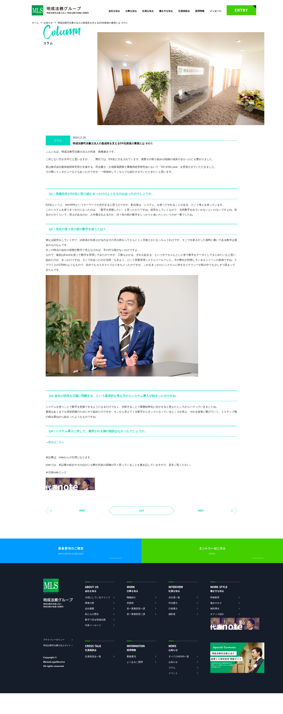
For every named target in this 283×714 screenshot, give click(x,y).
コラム (172, 667)
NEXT (201, 510)
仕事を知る (131, 11)
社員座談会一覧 (93, 656)
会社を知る (114, 11)
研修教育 (214, 597)
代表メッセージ (93, 625)
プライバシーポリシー (54, 639)
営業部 (130, 603)
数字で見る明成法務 (95, 619)
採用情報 (199, 11)
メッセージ (215, 11)
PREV (82, 510)
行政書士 (173, 608)
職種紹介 (131, 597)
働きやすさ (216, 603)
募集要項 (131, 656)
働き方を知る (166, 11)
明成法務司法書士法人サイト (57, 645)
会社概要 (89, 608)
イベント (173, 673)
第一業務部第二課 (136, 614)
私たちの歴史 (92, 614)
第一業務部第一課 (136, 608)
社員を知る (148, 11)
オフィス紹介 (217, 614)
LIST (141, 510)
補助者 (172, 614)
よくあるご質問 (135, 662)
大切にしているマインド (97, 597)
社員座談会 (184, 11)
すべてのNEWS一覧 (179, 656)
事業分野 (89, 603)
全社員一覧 (174, 597)
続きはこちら (56, 442)
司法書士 (173, 603)
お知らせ (173, 662)
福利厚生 (214, 608)
